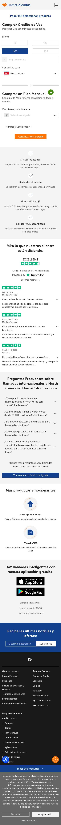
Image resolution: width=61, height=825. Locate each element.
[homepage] (28, 5)
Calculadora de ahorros (16, 752)
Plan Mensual (11, 732)
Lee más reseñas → (30, 279)
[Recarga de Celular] (30, 504)
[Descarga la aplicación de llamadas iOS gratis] (30, 581)
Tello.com (37, 690)
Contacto (37, 680)
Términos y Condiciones (13, 693)
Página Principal (9, 676)
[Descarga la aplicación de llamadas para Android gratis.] (30, 591)
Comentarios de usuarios (14, 703)
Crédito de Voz (9, 718)
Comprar (9, 723)
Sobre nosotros (9, 698)
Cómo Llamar (11, 737)
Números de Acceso (14, 742)
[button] (56, 5)
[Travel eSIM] (30, 533)
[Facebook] (30, 659)
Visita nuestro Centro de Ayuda (30, 475)
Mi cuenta (7, 680)
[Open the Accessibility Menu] (5, 759)
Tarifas (8, 727)
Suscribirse (46, 643)
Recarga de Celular (30, 514)
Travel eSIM (30, 543)
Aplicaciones (11, 747)
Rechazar (16, 814)
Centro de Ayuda (41, 676)
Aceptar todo (45, 814)
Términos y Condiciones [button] (17, 126)
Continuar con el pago (30, 136)
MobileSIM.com (40, 695)
